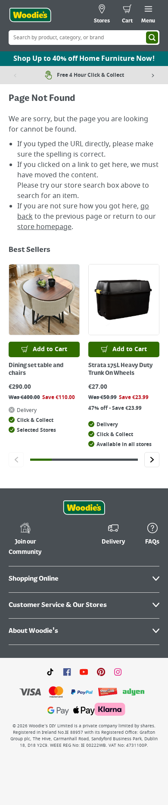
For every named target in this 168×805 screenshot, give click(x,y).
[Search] (152, 37)
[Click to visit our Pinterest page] (101, 672)
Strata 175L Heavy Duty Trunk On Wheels (120, 369)
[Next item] (152, 75)
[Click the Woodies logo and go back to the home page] (30, 15)
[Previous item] (15, 75)
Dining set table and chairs (36, 369)
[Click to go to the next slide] (151, 459)
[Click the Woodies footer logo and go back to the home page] (84, 508)
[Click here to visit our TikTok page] (50, 672)
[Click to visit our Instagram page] (118, 672)
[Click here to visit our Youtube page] (84, 672)
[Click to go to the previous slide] (16, 459)
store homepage (44, 227)
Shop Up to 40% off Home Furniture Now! (84, 58)
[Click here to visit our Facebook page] (67, 672)
